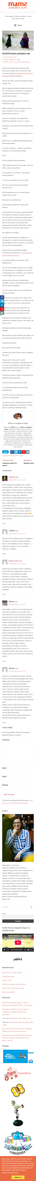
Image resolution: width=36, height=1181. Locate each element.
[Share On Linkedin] (20, 452)
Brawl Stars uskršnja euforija (12, 973)
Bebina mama (14, 561)
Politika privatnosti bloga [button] (10, 1172)
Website (5, 785)
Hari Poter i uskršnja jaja (24, 1005)
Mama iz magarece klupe (12, 59)
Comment (6, 740)
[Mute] (28, 950)
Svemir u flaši (6, 980)
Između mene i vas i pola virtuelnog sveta (17, 62)
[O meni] (18, 838)
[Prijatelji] (18, 1056)
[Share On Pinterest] (24, 452)
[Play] (5, 950)
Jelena (4, 1018)
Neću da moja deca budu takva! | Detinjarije (17, 1029)
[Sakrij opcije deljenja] (1, 316)
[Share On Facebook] (12, 452)
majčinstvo (14, 455)
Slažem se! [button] (18, 1177)
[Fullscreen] (31, 950)
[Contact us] (27, 452)
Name (4, 768)
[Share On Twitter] (16, 452)
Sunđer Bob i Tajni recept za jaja (13, 988)
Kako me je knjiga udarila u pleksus (14, 984)
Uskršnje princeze (8, 976)
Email (4, 776)
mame (21, 455)
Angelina (12, 477)
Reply (4, 523)
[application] (18, 943)
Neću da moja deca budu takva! (15, 1031)
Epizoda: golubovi (8, 992)
